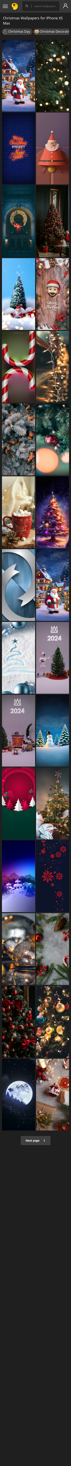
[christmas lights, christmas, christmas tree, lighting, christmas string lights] (52, 1022)
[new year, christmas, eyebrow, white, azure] (18, 658)
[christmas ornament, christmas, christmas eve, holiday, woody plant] (18, 803)
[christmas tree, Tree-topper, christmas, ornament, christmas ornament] (52, 803)
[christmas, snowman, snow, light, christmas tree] (52, 731)
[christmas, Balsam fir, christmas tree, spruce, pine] (18, 439)
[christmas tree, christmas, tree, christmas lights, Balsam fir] (52, 512)
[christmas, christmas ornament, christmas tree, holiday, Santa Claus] (52, 148)
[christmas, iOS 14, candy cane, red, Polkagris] (18, 367)
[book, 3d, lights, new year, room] (18, 731)
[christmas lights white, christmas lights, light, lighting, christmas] (52, 367)
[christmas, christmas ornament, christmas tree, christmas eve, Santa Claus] (18, 76)
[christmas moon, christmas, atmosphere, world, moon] (18, 1095)
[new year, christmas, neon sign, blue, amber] (18, 148)
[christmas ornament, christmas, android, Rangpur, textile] (52, 1095)
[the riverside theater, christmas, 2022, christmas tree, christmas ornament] (18, 1022)
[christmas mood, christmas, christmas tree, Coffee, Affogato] (18, 512)
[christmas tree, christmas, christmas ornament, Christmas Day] (18, 294)
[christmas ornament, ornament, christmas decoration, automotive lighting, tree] (18, 949)
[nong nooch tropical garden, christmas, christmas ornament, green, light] (52, 949)
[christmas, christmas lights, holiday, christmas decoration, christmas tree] (18, 221)
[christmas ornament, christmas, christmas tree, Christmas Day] (52, 294)
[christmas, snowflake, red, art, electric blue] (52, 876)
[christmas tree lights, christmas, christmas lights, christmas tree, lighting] (52, 76)
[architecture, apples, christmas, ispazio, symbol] (18, 585)
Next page (33, 1140)
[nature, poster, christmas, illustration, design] (18, 876)
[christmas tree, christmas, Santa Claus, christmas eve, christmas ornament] (52, 585)
